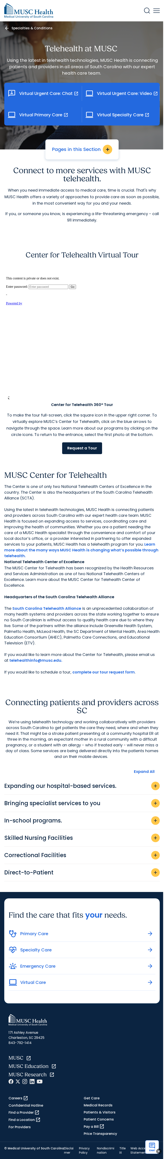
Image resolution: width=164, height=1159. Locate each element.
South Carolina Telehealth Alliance (46, 608)
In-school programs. (81, 820)
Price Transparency (100, 1133)
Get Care (92, 1098)
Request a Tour (82, 448)
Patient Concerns (99, 1119)
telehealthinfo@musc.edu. (35, 660)
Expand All (144, 771)
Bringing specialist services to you (81, 803)
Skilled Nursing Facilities (81, 838)
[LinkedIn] (32, 1081)
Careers (18, 1098)
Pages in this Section (81, 149)
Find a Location (25, 1120)
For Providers (20, 1127)
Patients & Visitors (100, 1112)
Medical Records (98, 1105)
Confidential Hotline (26, 1105)
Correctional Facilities (81, 855)
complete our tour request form (103, 672)
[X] (18, 1081)
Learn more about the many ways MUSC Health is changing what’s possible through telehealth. (81, 550)
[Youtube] (39, 1081)
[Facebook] (11, 1081)
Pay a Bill (94, 1126)
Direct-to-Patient (81, 872)
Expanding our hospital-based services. (81, 786)
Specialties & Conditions (32, 28)
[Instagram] (24, 1081)
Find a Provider (24, 1113)
